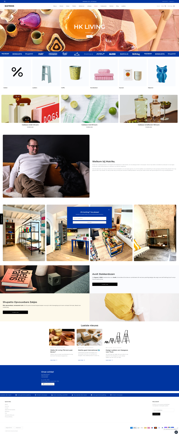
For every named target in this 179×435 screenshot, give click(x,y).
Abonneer (89, 222)
